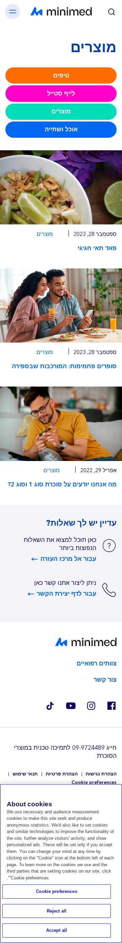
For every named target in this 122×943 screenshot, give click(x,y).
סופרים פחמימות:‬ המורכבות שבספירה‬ (64, 366)
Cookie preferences (94, 783)
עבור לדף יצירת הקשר (66, 594)
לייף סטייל (61, 93)
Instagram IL (90, 705)
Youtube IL (70, 705)
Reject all (56, 911)
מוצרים (61, 111)
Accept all (56, 930)
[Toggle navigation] (12, 11)
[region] (61, 863)
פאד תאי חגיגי (97, 248)
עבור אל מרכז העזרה (68, 559)
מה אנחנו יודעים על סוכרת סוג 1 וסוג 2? (62, 484)
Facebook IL (111, 705)
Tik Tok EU (50, 705)
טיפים (61, 75)
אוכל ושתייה (61, 129)
